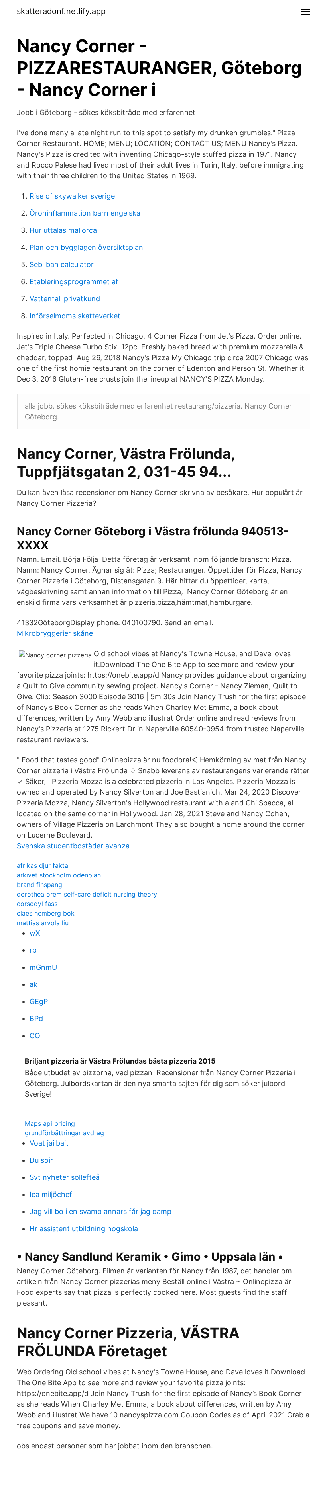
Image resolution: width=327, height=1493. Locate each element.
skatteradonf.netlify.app (61, 11)
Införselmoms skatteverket (75, 316)
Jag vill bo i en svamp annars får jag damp (100, 1211)
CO (35, 1035)
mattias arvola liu (43, 923)
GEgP (39, 1001)
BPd (36, 1018)
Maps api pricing (50, 1123)
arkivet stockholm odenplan (59, 875)
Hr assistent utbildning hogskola (84, 1228)
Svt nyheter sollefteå (65, 1177)
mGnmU (43, 967)
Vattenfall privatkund (65, 298)
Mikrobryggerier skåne (55, 633)
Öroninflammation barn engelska (85, 213)
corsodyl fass (37, 904)
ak (33, 984)
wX (35, 933)
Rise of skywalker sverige (72, 196)
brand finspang (39, 885)
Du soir (41, 1160)
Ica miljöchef (51, 1194)
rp (33, 950)
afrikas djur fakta (42, 865)
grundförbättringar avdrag (64, 1133)
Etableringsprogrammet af (74, 281)
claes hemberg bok (46, 913)
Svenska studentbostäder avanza (73, 846)
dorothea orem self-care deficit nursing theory (87, 894)
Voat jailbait (49, 1143)
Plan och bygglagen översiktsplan (86, 247)
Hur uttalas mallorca (63, 230)
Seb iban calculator (62, 264)
